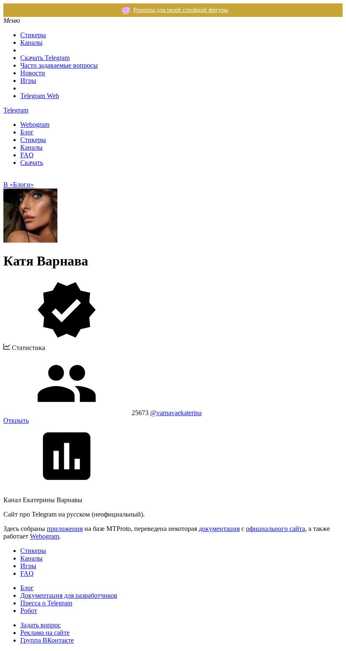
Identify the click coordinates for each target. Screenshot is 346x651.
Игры (28, 80)
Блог (27, 132)
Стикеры (33, 34)
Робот (28, 610)
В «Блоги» (18, 184)
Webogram (34, 124)
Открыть (16, 420)
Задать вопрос (40, 625)
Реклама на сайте (45, 632)
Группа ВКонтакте (47, 640)
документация (219, 528)
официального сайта (275, 528)
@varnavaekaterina (176, 412)
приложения (65, 528)
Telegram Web (39, 95)
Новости (32, 73)
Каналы (31, 42)
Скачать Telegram (45, 57)
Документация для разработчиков (68, 595)
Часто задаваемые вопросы (59, 65)
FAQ (27, 155)
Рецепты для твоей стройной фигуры (180, 10)
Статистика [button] (27, 347)
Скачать (31, 162)
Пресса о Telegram (46, 603)
